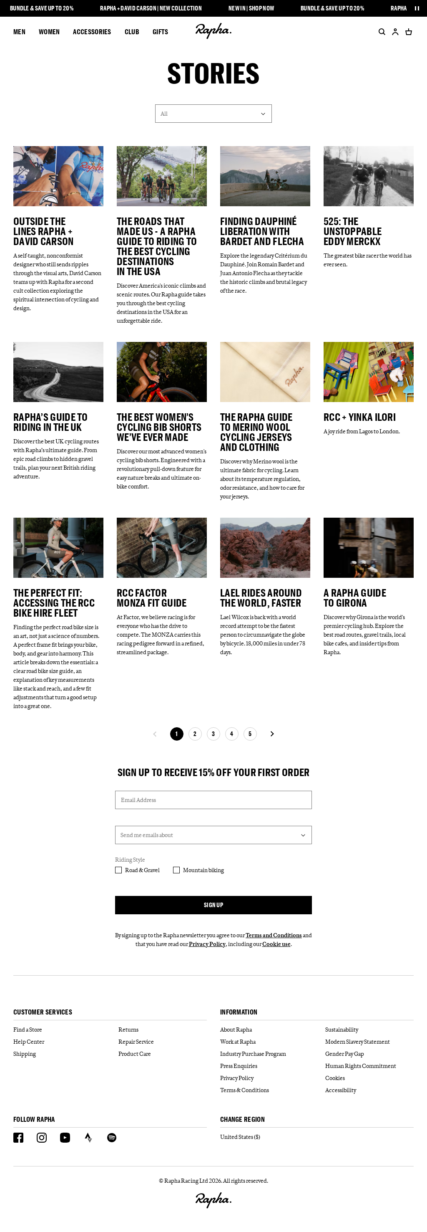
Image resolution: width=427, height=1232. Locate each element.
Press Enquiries (238, 1066)
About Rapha (236, 1029)
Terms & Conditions (244, 1090)
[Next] (272, 734)
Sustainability (341, 1029)
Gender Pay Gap (344, 1053)
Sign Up (213, 904)
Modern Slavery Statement (357, 1041)
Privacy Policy (207, 944)
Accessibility (340, 1090)
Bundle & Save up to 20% (41, 8)
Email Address (138, 800)
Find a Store (27, 1029)
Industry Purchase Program (253, 1053)
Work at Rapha (238, 1041)
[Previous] (155, 734)
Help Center (28, 1041)
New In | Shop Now (251, 8)
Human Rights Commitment (360, 1066)
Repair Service (136, 1041)
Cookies (335, 1078)
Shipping (24, 1053)
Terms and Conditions (274, 935)
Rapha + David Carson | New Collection (151, 8)
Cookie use (276, 944)
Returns (128, 1029)
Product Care (134, 1053)
